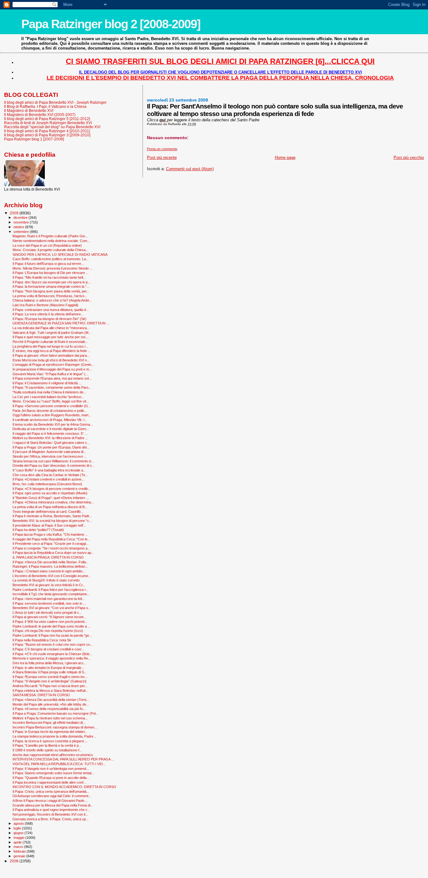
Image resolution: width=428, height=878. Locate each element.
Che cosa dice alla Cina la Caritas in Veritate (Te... (50, 475)
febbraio (20, 851)
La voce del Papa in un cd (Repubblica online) (47, 245)
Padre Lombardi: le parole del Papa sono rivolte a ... (52, 626)
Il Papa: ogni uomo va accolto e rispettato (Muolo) (50, 493)
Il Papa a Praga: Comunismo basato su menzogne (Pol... (55, 713)
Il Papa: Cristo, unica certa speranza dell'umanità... (51, 791)
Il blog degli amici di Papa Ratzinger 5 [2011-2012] (47, 119)
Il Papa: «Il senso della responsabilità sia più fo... (49, 709)
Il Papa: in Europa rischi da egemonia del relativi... (50, 731)
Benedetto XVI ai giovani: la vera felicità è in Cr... (49, 585)
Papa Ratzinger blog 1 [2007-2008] (34, 139)
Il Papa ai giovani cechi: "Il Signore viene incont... (49, 617)
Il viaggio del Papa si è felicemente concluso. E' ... (50, 433)
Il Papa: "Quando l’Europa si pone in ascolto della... (51, 778)
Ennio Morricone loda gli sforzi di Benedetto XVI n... (51, 360)
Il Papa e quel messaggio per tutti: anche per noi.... (51, 337)
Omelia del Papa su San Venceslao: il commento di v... (53, 465)
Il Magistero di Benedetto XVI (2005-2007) (40, 115)
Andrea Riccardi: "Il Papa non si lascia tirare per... (50, 686)
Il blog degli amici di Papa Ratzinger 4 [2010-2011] (47, 131)
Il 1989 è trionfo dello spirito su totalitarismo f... (47, 750)
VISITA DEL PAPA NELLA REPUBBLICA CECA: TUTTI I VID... (59, 764)
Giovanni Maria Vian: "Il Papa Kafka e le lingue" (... (50, 374)
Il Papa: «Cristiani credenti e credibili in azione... (48, 479)
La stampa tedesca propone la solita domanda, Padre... (54, 736)
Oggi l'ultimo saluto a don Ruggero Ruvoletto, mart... (52, 415)
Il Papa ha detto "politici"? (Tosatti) (38, 530)
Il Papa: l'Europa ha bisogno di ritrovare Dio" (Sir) (49, 319)
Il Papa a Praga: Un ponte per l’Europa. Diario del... (51, 447)
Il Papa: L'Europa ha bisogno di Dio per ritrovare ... (51, 273)
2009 (14, 213)
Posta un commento (162, 149)
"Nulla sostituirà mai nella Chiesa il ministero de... (49, 392)
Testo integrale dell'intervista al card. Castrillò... (48, 511)
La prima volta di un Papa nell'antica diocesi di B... (50, 507)
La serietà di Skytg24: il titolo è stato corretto (46, 580)
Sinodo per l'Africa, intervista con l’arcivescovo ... (50, 456)
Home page (285, 157)
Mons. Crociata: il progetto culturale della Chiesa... (50, 250)
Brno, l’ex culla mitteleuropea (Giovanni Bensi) (47, 484)
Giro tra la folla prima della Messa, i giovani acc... (49, 663)
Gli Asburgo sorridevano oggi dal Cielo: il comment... (52, 796)
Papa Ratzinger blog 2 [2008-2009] (110, 24)
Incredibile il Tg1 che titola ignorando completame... (51, 594)
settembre (21, 232)
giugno (18, 833)
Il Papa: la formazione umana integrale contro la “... (51, 286)
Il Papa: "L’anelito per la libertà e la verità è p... (47, 745)
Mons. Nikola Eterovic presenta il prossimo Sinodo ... (52, 268)
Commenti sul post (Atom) (190, 168)
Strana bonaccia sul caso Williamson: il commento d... (53, 461)
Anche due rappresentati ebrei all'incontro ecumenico (53, 755)
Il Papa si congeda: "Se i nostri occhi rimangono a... (51, 548)
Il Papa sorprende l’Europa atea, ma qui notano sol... (52, 378)
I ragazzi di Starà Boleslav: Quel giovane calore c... (51, 442)
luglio (17, 828)
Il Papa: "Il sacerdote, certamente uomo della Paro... (52, 387)
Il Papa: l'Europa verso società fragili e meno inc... (50, 677)
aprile (18, 842)
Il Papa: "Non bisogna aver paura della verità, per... (51, 291)
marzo (18, 847)
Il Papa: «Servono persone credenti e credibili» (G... (52, 406)
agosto (19, 823)
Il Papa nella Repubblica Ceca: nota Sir (42, 640)
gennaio (19, 856)
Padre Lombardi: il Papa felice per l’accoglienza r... (50, 589)
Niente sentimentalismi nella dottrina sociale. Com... (51, 241)
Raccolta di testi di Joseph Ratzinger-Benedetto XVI (48, 123)
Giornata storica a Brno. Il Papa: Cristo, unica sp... (51, 819)
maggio (19, 837)
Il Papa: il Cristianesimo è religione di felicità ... (47, 383)
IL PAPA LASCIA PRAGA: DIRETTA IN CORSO (48, 557)
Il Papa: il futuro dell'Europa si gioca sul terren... (48, 264)
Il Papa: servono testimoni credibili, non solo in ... (49, 603)
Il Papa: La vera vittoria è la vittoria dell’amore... (48, 314)
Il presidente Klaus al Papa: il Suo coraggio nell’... (49, 525)
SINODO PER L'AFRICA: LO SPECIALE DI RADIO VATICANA (60, 254)
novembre (21, 222)
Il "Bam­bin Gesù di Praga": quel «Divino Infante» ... (51, 498)
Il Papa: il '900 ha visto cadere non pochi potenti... (50, 621)
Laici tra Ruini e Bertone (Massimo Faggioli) (45, 305)
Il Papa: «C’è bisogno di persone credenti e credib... (52, 489)
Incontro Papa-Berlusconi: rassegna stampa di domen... (55, 727)
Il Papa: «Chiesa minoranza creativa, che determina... (53, 502)
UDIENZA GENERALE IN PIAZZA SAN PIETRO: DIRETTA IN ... (61, 323)
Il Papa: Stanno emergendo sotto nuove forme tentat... (53, 773)
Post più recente (162, 157)
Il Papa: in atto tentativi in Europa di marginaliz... (48, 668)
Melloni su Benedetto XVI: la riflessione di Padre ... (50, 438)
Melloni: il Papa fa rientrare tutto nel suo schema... (50, 718)
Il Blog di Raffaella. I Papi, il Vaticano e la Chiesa (45, 106)
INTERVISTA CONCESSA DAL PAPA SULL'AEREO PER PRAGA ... (63, 759)
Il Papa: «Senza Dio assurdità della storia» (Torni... (51, 700)
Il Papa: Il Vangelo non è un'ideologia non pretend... (51, 768)
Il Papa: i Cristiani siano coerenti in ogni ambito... (49, 571)
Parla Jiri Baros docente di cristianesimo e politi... (49, 411)
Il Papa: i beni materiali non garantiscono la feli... (49, 599)
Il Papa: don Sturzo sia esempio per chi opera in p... (52, 282)
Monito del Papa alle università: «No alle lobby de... (51, 704)
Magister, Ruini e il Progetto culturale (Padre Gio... (50, 236)
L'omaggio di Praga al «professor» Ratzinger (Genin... (53, 364)
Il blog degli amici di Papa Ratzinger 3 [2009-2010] (47, 135)
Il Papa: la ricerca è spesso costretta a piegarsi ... (50, 741)
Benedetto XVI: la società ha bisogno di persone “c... (52, 521)
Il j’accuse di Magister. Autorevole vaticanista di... (49, 452)
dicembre (21, 217)
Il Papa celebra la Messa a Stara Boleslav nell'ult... (50, 690)
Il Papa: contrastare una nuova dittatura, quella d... (51, 310)
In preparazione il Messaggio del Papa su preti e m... (52, 369)
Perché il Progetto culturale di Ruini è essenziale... (50, 342)
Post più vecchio (409, 157)
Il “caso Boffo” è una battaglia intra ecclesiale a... (49, 470)
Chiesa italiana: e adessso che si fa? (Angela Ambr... (52, 300)
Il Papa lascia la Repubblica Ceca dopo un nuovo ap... (53, 553)
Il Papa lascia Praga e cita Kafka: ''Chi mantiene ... (50, 534)
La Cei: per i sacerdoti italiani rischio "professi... (48, 397)
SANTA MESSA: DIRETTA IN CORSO (41, 695)
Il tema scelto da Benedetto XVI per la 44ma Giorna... (53, 424)
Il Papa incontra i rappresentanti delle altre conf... (49, 782)
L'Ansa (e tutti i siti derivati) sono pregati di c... (47, 612)
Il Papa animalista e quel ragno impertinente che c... (51, 810)
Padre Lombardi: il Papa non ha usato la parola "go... (52, 635)
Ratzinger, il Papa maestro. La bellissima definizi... (50, 566)
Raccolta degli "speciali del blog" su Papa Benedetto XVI (52, 127)
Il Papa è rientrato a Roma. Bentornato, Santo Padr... (52, 516)
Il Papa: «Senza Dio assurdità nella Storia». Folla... (51, 562)
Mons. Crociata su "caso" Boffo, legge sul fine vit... (51, 401)
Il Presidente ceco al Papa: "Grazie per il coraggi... (51, 543)
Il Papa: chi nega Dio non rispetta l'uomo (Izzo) (48, 631)
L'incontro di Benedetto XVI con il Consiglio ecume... (52, 576)
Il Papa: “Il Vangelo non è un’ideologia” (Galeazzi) (49, 681)
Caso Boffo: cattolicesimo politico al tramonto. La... (51, 259)
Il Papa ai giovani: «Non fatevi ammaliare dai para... (51, 355)
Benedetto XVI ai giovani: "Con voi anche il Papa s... (52, 608)
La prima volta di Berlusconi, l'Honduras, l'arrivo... (50, 296)
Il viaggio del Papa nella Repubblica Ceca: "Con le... (51, 539)
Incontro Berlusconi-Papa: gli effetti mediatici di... (49, 722)
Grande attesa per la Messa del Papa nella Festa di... (53, 805)
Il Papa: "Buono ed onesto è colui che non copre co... (53, 644)
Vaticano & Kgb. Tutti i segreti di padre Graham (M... (52, 332)
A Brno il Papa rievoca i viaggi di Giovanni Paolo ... (50, 800)
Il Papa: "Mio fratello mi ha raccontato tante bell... (49, 277)
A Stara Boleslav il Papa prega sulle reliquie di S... (50, 672)
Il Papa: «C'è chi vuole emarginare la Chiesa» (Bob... (52, 654)
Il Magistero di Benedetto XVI (28, 110)
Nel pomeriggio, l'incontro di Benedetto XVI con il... (50, 814)
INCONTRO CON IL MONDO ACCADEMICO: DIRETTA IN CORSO (64, 787)
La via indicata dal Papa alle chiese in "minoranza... (51, 328)
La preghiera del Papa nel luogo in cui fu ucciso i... (50, 346)
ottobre (19, 227)
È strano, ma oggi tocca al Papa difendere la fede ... (52, 351)
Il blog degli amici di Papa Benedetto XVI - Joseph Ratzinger (55, 102)
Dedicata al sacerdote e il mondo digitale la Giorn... (51, 429)
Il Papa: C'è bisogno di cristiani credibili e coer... (48, 649)
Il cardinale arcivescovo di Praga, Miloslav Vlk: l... (50, 420)
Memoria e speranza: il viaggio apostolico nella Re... (52, 658)
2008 (14, 861)
